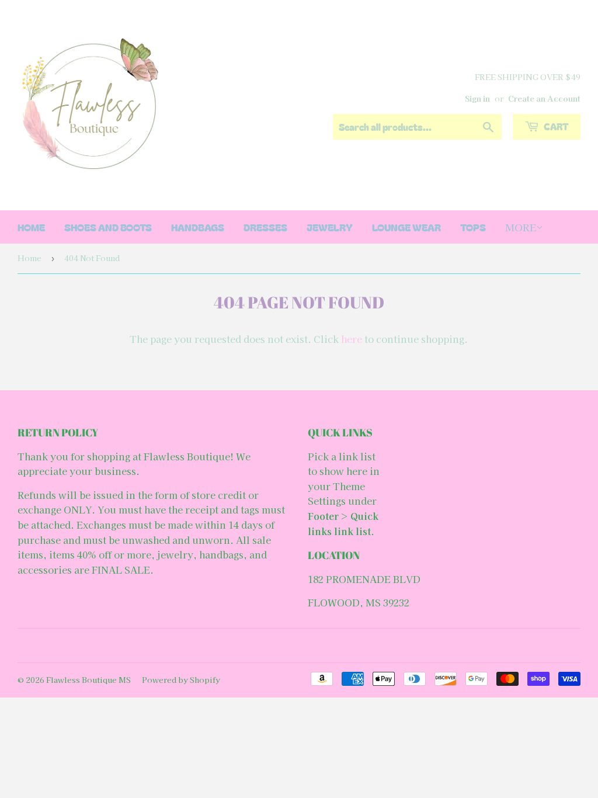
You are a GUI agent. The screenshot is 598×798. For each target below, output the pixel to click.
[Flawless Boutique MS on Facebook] (296, 646)
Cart (555, 126)
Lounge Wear (406, 227)
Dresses (265, 227)
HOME (31, 227)
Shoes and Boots (108, 227)
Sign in (477, 98)
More (520, 227)
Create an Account (544, 98)
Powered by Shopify (181, 679)
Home (29, 257)
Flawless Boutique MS (88, 679)
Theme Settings (336, 493)
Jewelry (330, 227)
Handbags (197, 227)
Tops (473, 227)
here (351, 339)
